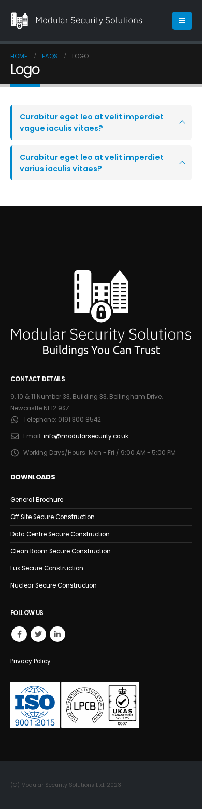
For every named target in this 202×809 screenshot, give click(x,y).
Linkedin (57, 634)
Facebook (19, 634)
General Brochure (36, 500)
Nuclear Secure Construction (53, 585)
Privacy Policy (30, 661)
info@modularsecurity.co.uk (86, 436)
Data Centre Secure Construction (60, 534)
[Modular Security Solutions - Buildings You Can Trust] (76, 21)
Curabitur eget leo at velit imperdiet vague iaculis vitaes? (92, 122)
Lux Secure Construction (46, 568)
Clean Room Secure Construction (60, 551)
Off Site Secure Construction (52, 517)
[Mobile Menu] (182, 21)
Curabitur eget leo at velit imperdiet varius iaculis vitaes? (92, 163)
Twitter (38, 634)
